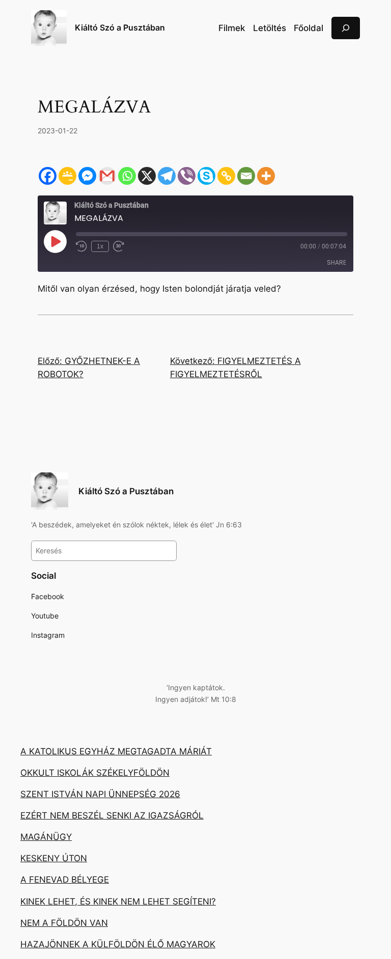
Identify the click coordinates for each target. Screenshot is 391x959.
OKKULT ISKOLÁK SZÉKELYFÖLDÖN (95, 773)
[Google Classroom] (67, 176)
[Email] (246, 176)
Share (336, 262)
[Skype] (206, 176)
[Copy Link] (226, 176)
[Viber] (187, 176)
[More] (266, 176)
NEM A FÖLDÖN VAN (64, 923)
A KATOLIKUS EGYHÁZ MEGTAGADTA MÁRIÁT (116, 751)
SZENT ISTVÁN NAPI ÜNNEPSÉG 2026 (100, 794)
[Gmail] (107, 176)
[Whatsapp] (127, 176)
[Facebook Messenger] (87, 176)
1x (100, 246)
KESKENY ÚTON (53, 858)
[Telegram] (167, 176)
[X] (147, 176)
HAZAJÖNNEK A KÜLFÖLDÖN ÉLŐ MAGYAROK (117, 944)
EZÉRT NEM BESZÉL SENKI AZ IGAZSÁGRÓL (112, 815)
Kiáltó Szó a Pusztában (120, 27)
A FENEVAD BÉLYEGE (64, 880)
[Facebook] (48, 176)
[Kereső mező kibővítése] (345, 28)
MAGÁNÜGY (46, 837)
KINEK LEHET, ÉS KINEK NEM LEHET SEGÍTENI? (118, 901)
